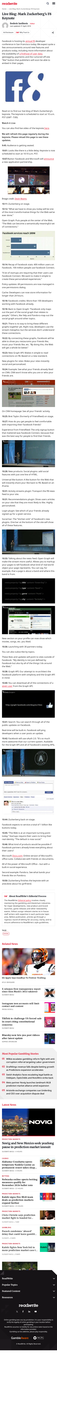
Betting (5, 1176)
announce (49, 158)
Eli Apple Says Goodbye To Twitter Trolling (24, 978)
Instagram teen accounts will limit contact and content (20, 1004)
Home (4, 9)
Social (6, 934)
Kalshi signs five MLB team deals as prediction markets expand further (18, 1200)
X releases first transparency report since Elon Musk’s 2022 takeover (21, 990)
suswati (5, 1238)
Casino (5, 1158)
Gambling (6, 1227)
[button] (47, 3)
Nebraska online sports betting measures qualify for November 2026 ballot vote (20, 1182)
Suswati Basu (8, 1151)
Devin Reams (21, 198)
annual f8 (30, 41)
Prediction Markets (11, 1139)
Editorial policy (24, 900)
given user (7, 686)
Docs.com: (17, 855)
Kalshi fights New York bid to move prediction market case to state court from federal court (19, 1250)
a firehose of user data (30, 53)
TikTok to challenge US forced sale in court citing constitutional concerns (22, 1021)
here (46, 128)
